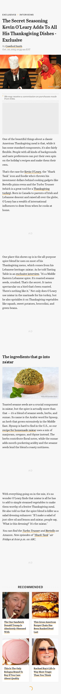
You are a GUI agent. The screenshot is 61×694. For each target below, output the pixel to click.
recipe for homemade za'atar (19, 430)
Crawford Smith (13, 46)
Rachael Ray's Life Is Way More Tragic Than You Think (44, 672)
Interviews (27, 15)
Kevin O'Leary (32, 171)
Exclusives (9, 15)
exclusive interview (27, 274)
